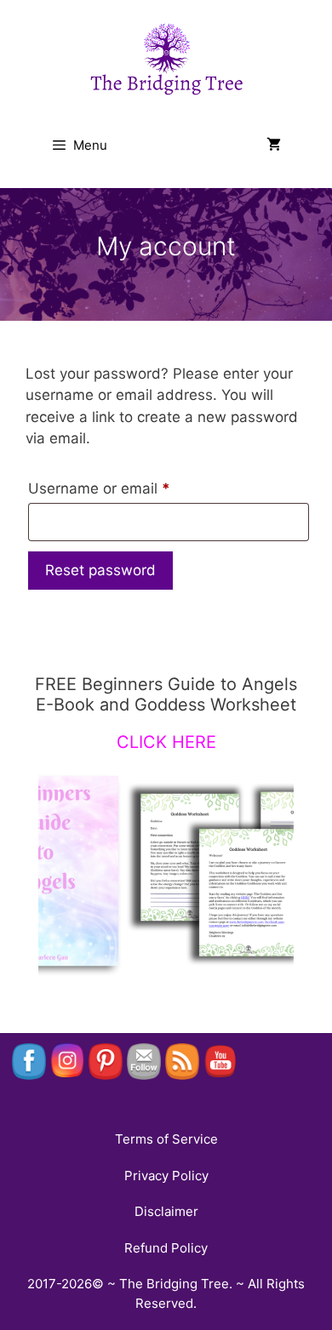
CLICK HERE (166, 742)
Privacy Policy (166, 1175)
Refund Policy (166, 1248)
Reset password (100, 570)
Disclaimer (166, 1211)
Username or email (129, 488)
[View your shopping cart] (273, 145)
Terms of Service (166, 1139)
